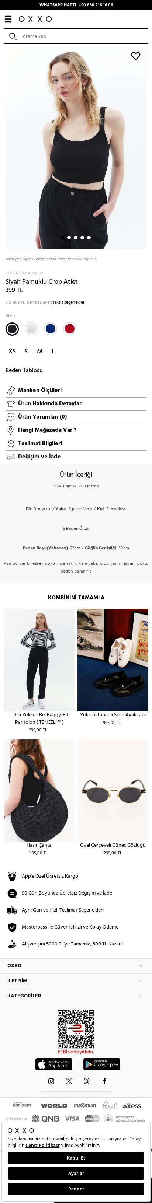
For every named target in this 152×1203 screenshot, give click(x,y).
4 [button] (82, 237)
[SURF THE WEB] (50, 328)
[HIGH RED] (69, 328)
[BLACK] (12, 329)
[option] (76, 147)
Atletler (40, 259)
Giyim (27, 259)
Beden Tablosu (24, 370)
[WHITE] (31, 328)
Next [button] (3, 147)
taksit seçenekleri (69, 302)
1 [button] (62, 237)
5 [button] (89, 237)
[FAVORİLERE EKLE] (136, 56)
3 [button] (75, 237)
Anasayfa (13, 259)
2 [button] (69, 237)
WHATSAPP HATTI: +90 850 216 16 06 (76, 5)
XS (12, 351)
